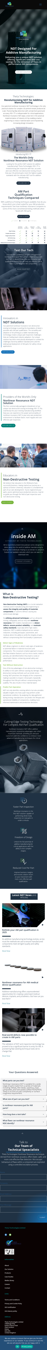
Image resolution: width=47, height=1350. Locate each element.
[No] (44, 1343)
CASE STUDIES (7, 502)
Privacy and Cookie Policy (13, 1303)
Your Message (5, 1205)
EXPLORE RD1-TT (23, 183)
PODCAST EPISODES (23, 561)
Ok (17, 1346)
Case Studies (9, 1277)
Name (2, 1172)
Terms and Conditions (12, 1300)
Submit (42, 1217)
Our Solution (9, 1269)
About (7, 1265)
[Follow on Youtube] (10, 1235)
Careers (7, 1284)
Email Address (5, 1194)
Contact (7, 1288)
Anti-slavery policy (11, 1311)
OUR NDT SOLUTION (23, 72)
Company (4, 1183)
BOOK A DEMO (23, 216)
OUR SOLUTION (7, 352)
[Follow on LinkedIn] (6, 1235)
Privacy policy (27, 1346)
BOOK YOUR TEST (23, 269)
